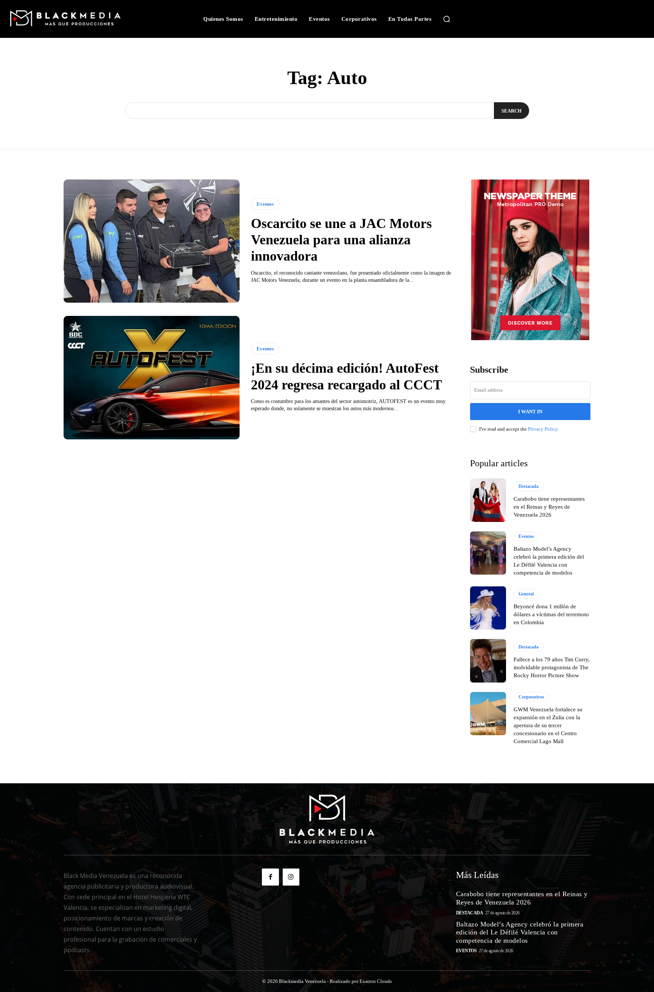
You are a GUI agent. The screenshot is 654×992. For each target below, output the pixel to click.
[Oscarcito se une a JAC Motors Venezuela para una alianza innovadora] (152, 241)
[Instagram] (291, 877)
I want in (530, 411)
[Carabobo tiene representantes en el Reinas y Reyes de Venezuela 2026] (488, 500)
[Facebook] (270, 877)
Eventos (265, 204)
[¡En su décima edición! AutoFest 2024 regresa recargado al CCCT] (152, 377)
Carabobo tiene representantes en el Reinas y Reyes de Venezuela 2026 (549, 507)
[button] (446, 19)
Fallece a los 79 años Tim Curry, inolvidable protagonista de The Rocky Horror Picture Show (552, 667)
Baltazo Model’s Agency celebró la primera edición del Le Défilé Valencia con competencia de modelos (520, 932)
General (526, 594)
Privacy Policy (542, 429)
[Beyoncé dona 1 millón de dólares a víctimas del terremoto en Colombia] (488, 608)
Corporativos (531, 697)
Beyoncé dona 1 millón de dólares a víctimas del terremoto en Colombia (551, 614)
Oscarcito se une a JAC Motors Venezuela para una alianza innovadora (341, 240)
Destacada (529, 486)
